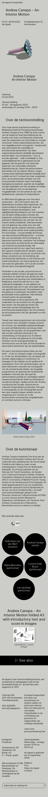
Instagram (7, 739)
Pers (26, 765)
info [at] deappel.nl (11, 708)
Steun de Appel (31, 768)
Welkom (28, 763)
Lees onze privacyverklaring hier (34, 730)
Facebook (7, 742)
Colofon (28, 770)
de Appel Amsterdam (12, 2)
